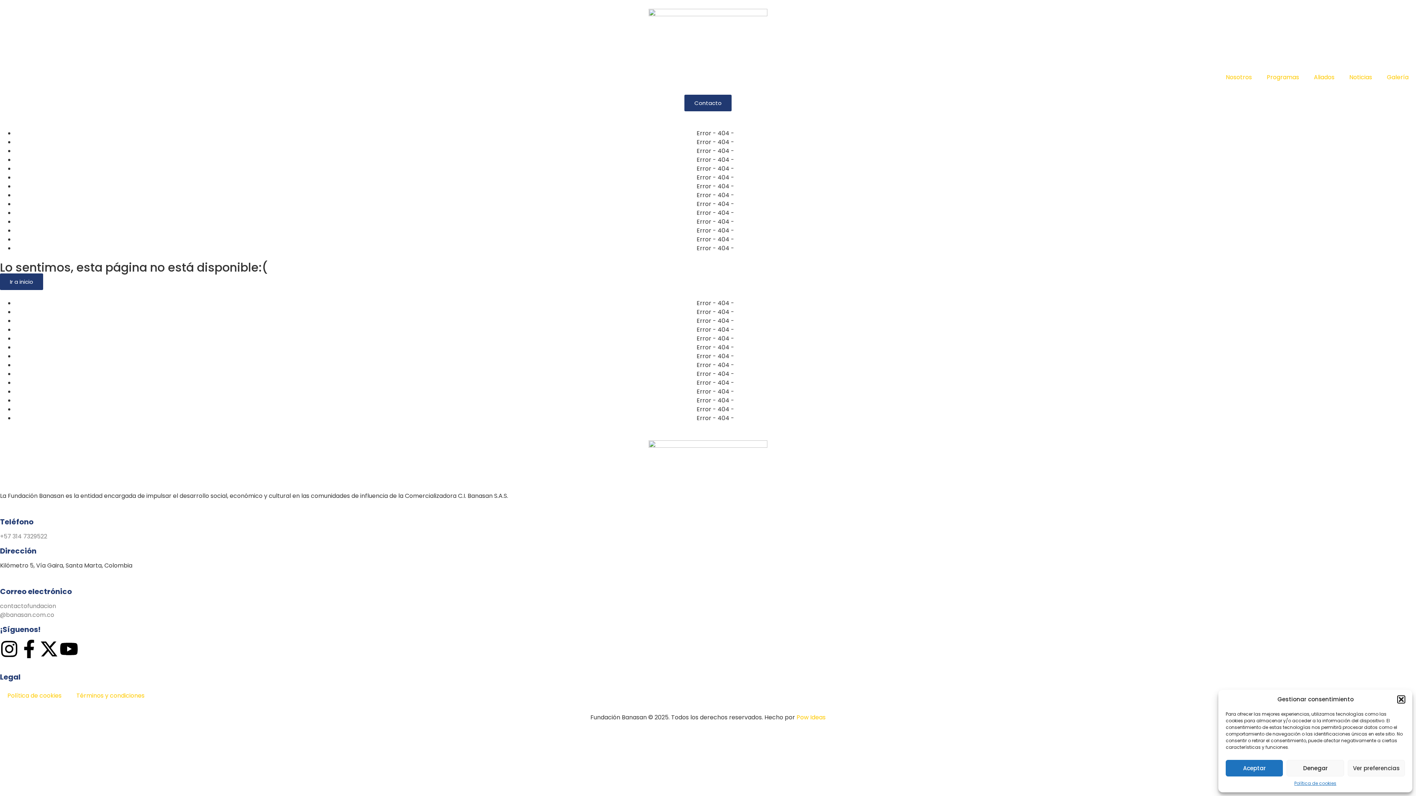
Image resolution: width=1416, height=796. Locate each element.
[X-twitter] (49, 649)
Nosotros (1239, 77)
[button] (1401, 699)
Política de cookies (1315, 783)
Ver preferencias (1376, 768)
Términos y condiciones (110, 695)
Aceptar (1254, 768)
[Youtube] (69, 649)
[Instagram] (9, 649)
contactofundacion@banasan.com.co (28, 610)
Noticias (1360, 77)
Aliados (1324, 77)
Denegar (1315, 768)
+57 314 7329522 (23, 536)
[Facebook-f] (29, 649)
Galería (1398, 77)
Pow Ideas (811, 717)
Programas (1283, 77)
